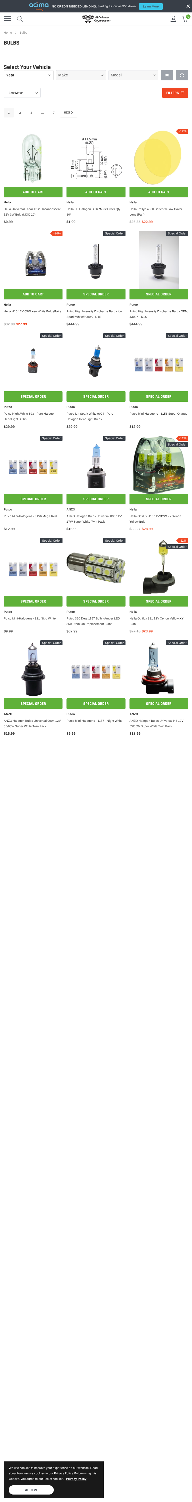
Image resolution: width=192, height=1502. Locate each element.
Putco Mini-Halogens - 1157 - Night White (94, 721)
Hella (7, 202)
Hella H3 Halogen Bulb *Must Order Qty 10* (93, 211)
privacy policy (76, 1479)
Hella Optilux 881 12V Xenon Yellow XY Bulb (157, 621)
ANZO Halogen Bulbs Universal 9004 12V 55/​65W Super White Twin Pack (32, 723)
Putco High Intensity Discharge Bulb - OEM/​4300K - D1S (159, 314)
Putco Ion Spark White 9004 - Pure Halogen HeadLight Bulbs (89, 416)
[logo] (96, 18)
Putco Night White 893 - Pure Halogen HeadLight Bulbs (30, 416)
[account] (173, 18)
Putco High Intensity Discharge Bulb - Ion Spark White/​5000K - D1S (94, 314)
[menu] (7, 18)
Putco (70, 304)
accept (31, 1490)
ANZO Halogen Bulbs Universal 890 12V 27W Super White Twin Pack (94, 518)
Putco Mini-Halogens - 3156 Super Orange (159, 413)
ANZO (70, 509)
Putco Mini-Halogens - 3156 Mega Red (30, 516)
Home (8, 32)
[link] (33, 158)
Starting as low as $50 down (105, 6)
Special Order (96, 294)
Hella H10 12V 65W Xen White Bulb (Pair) (32, 311)
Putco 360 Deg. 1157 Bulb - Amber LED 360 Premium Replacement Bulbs (93, 621)
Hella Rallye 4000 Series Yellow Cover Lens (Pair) (156, 211)
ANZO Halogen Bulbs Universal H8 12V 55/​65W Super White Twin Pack (157, 723)
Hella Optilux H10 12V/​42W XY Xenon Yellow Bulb (155, 518)
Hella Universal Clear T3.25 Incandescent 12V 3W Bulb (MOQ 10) (32, 211)
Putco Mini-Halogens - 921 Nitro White (30, 618)
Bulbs (23, 32)
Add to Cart (33, 192)
